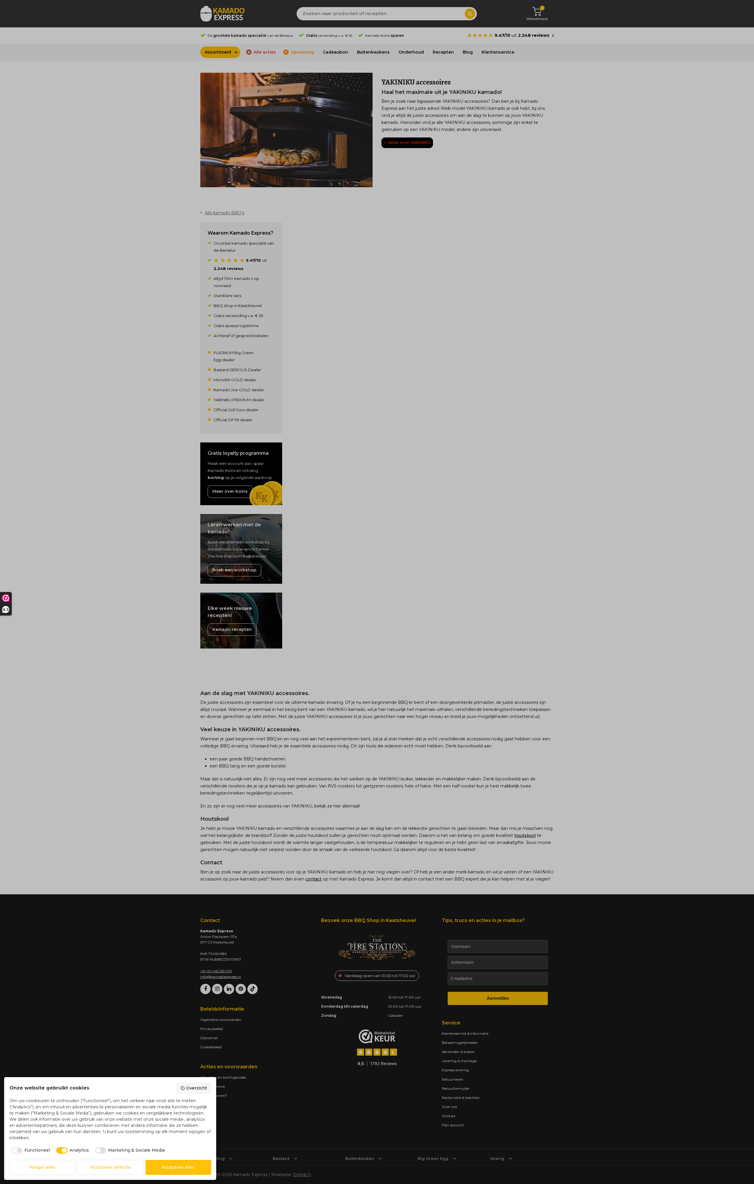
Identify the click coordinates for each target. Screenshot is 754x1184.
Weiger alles (42, 1167)
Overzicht (196, 1088)
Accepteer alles (178, 1167)
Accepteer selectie (110, 1167)
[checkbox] (29, 1150)
